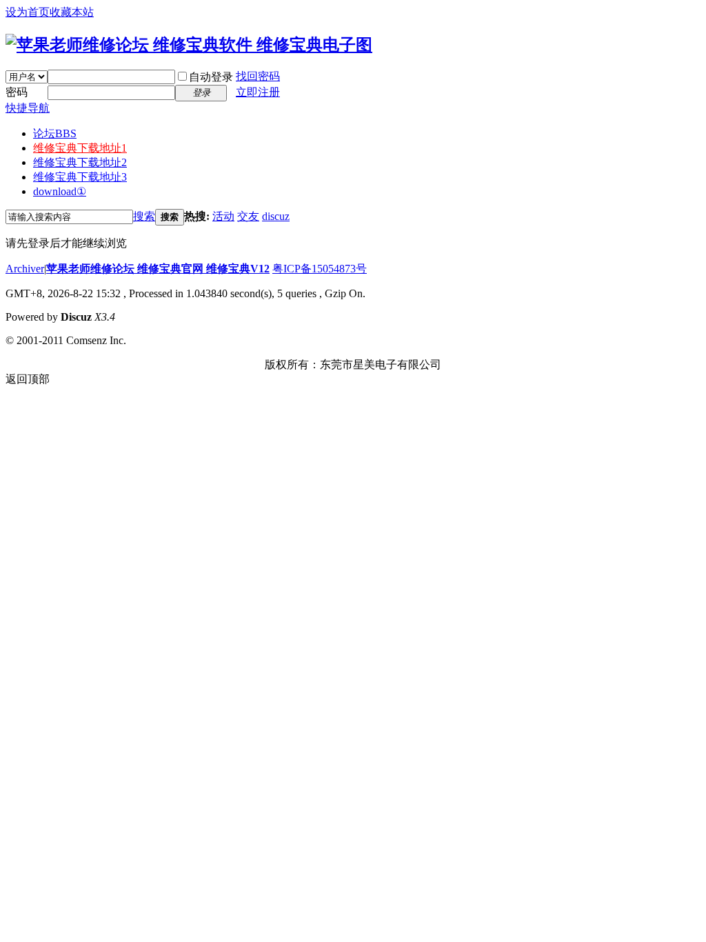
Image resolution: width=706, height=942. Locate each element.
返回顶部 (28, 379)
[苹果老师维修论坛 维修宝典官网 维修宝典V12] (189, 45)
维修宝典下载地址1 (80, 148)
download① (59, 191)
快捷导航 (28, 108)
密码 (17, 92)
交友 (248, 216)
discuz (276, 216)
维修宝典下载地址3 (80, 177)
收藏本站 (72, 12)
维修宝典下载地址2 (80, 162)
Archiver (25, 268)
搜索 (144, 216)
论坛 (55, 133)
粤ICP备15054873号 (319, 268)
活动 (223, 216)
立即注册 (258, 92)
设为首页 (28, 12)
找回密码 (258, 76)
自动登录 (211, 77)
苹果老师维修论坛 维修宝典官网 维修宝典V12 (158, 268)
